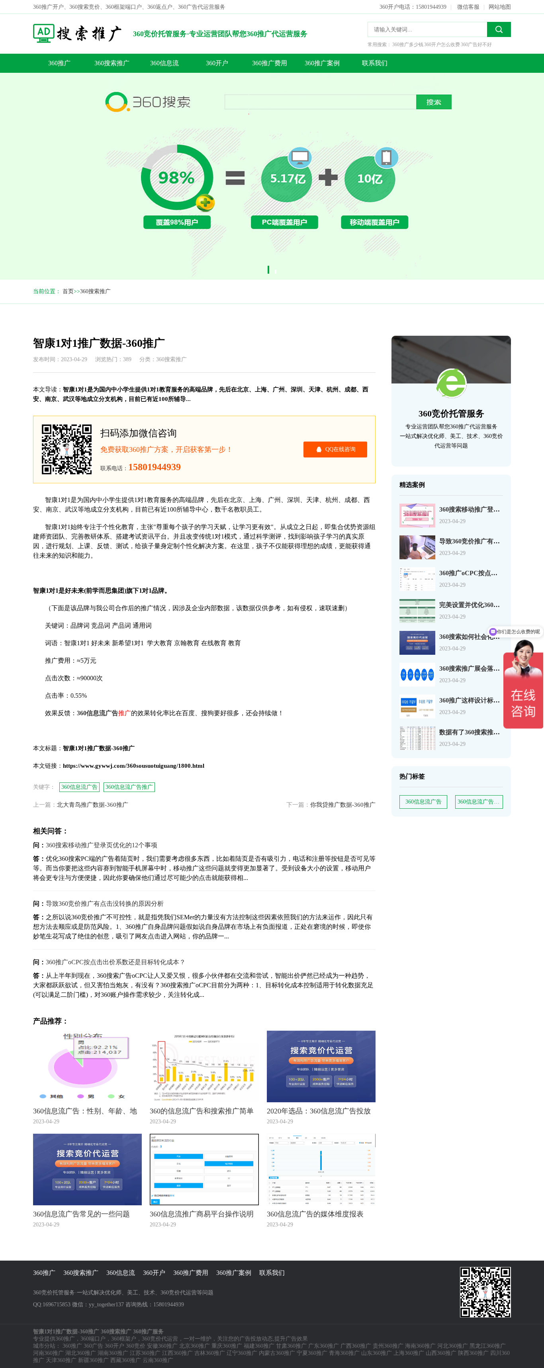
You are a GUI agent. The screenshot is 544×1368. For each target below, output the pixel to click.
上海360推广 (408, 1353)
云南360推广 (158, 1360)
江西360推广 (177, 1353)
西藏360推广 (125, 1360)
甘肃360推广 (291, 1346)
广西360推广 (355, 1346)
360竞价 (135, 1346)
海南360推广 (420, 1346)
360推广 (59, 63)
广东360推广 (323, 1346)
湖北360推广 (80, 1353)
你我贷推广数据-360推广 (343, 805)
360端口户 (93, 1339)
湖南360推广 (113, 1353)
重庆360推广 (226, 1346)
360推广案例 (322, 63)
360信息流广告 (423, 802)
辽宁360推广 (242, 1353)
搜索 (499, 29)
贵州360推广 (388, 1346)
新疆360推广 (93, 1360)
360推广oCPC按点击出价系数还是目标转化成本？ (116, 962)
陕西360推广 (473, 1353)
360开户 (217, 63)
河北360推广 (452, 1346)
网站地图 (500, 7)
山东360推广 (376, 1353)
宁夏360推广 (312, 1353)
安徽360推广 (162, 1346)
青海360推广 (344, 1353)
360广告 (93, 1346)
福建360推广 (259, 1346)
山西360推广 (441, 1353)
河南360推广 (48, 1353)
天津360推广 (61, 1360)
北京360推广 (194, 1346)
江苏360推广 (145, 1353)
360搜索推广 (111, 63)
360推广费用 (269, 63)
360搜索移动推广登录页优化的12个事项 (101, 845)
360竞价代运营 (160, 1339)
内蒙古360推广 (277, 1353)
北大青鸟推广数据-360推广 (92, 805)
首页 (68, 291)
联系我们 (374, 63)
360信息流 (164, 63)
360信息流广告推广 (480, 802)
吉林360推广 (209, 1353)
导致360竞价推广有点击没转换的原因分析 (105, 903)
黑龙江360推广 (488, 1346)
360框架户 (123, 1339)
